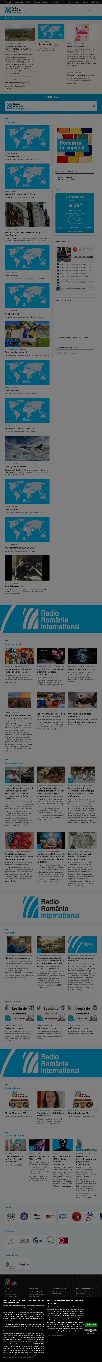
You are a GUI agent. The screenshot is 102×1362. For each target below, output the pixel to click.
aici (22, 1344)
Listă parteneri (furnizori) (55, 1335)
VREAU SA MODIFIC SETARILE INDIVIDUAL (90, 1331)
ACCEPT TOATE (91, 1324)
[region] (51, 1329)
